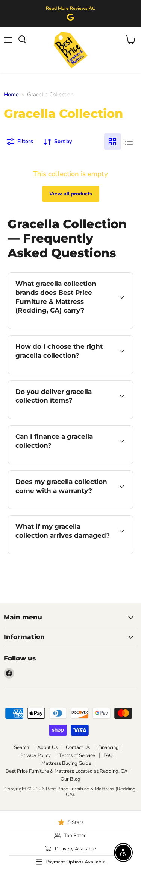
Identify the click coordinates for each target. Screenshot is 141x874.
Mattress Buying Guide (66, 763)
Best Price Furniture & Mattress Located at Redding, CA (66, 771)
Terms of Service (77, 755)
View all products (70, 193)
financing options (68, 462)
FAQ (108, 755)
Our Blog (70, 779)
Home (11, 95)
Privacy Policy (35, 755)
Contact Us (78, 747)
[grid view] (112, 141)
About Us (47, 747)
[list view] (129, 141)
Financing (108, 747)
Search (21, 747)
